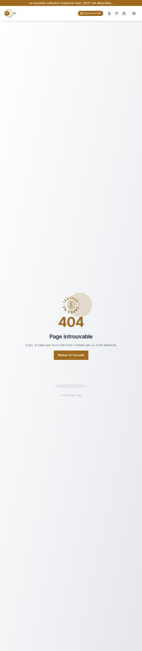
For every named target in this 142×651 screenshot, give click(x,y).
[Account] (109, 13)
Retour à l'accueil (71, 355)
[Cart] (124, 13)
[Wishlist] (117, 13)
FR (7, 13)
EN (14, 13)
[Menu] (134, 13)
